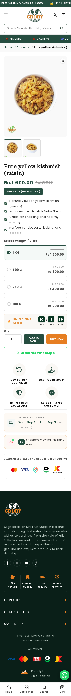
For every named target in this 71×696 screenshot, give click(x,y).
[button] (6, 15)
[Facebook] (7, 563)
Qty (6, 331)
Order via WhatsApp (38, 353)
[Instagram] (17, 563)
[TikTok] (35, 563)
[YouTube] (26, 563)
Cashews (41, 38)
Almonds (13, 38)
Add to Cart (34, 339)
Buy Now (56, 339)
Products (23, 47)
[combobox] (30, 28)
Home (8, 47)
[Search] (62, 28)
